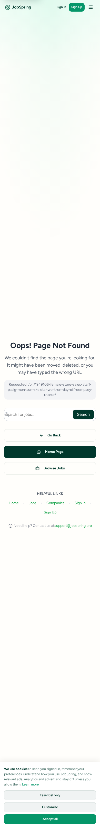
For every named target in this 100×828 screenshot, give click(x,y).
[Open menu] (90, 7)
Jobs (32, 503)
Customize (50, 807)
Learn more (30, 784)
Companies (55, 503)
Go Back (54, 435)
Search (83, 414)
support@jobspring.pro (73, 525)
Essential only (50, 795)
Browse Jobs (54, 468)
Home (14, 503)
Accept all (50, 819)
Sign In (61, 7)
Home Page (54, 452)
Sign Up (76, 7)
